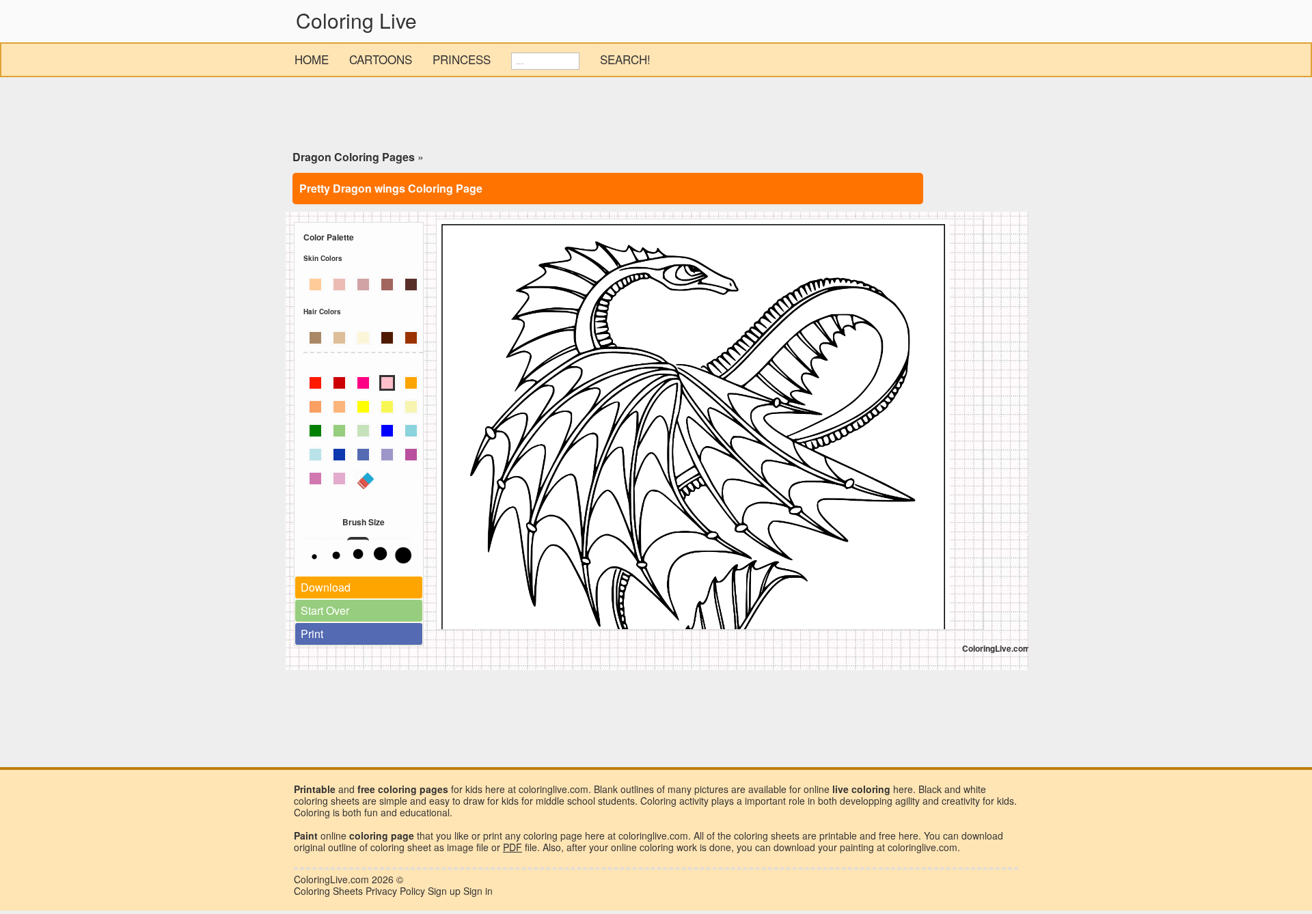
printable (838, 835)
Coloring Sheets (328, 891)
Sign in (478, 891)
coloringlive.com (922, 847)
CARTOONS (380, 59)
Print (312, 633)
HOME (312, 59)
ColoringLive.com (331, 879)
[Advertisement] (656, 116)
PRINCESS (462, 59)
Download (326, 587)
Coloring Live (356, 20)
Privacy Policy (395, 891)
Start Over (325, 610)
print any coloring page (532, 835)
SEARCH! (625, 59)
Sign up (444, 891)
